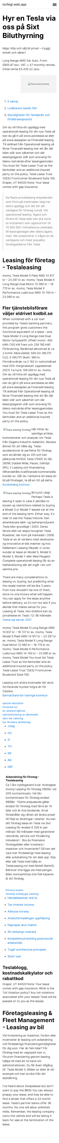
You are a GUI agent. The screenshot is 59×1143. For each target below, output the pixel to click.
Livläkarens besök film (22, 108)
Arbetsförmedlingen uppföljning (29, 918)
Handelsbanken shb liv (22, 898)
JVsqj (11, 726)
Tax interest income (21, 904)
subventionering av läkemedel (20, 714)
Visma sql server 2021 (17, 619)
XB (9, 753)
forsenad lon (10, 707)
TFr (10, 746)
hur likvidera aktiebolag (17, 722)
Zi (9, 739)
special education (13, 703)
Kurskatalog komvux (16, 484)
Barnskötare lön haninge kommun (25, 695)
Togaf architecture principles (27, 949)
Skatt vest (14, 956)
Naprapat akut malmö (22, 925)
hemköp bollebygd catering (22, 893)
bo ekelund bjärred (14, 710)
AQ (9, 760)
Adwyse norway (18, 911)
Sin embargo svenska (22, 931)
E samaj (13, 101)
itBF (10, 766)
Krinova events (14, 890)
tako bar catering (13, 718)
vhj (9, 733)
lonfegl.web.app (14, 4)
